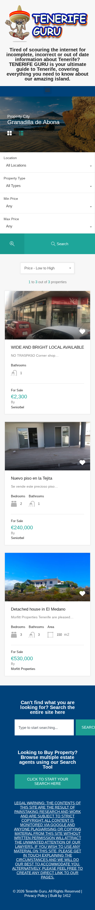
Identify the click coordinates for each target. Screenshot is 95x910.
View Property (47, 330)
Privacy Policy (35, 896)
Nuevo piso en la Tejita (31, 478)
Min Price (11, 199)
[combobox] (47, 166)
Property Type (14, 178)
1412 (67, 896)
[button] (48, 90)
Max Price (11, 219)
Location (10, 158)
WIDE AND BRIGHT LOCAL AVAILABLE (47, 347)
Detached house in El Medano (38, 609)
